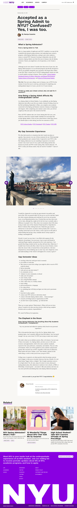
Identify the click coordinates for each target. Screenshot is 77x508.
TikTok (20, 476)
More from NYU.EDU (8, 506)
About (37, 467)
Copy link (31, 7)
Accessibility (38, 474)
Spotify (21, 478)
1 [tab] (33, 208)
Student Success (69, 505)
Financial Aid (45, 505)
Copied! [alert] (31, 8)
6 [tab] (41, 208)
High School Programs (57, 505)
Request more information (65, 456)
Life (23, 2)
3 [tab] (36, 208)
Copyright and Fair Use (41, 472)
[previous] (6, 183)
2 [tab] (35, 208)
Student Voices (28, 39)
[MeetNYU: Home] (8, 2)
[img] (14, 418)
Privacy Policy (39, 470)
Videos (12, 440)
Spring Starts (21, 39)
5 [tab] (40, 208)
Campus (44, 2)
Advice (37, 2)
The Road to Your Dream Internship (42, 392)
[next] (70, 183)
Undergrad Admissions (35, 505)
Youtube (21, 474)
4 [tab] (38, 208)
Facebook (21, 472)
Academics (29, 2)
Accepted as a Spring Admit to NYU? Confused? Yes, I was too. (46, 389)
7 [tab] (43, 208)
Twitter (21, 470)
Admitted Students (31, 442)
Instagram (22, 467)
